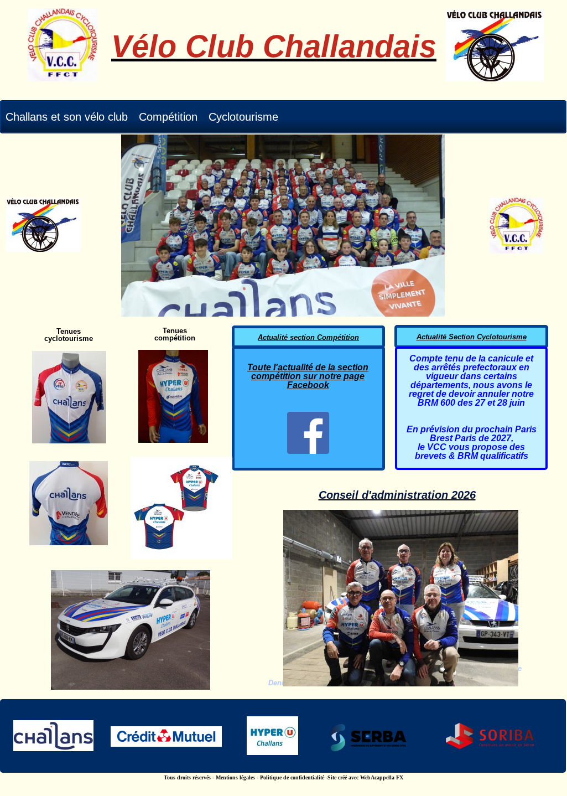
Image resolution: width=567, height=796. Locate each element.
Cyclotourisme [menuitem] (243, 117)
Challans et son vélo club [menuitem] (67, 117)
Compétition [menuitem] (168, 117)
